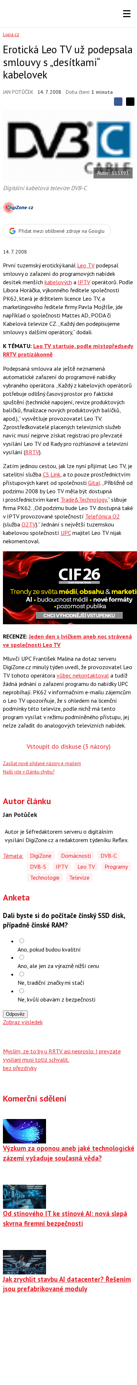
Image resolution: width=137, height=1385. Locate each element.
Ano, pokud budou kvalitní (49, 949)
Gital (94, 482)
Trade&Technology (84, 499)
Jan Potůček (18, 92)
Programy (116, 866)
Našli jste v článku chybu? (28, 772)
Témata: (13, 855)
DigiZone (41, 855)
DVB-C (108, 855)
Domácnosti (76, 855)
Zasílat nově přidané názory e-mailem (42, 763)
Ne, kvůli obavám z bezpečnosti (56, 999)
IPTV (84, 282)
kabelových (58, 282)
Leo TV (86, 265)
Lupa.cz (11, 34)
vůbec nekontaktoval (83, 675)
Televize (79, 877)
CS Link (51, 474)
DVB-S (38, 866)
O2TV (29, 524)
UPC (66, 532)
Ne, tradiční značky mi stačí (51, 982)
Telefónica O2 (102, 516)
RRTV (32, 452)
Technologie (45, 877)
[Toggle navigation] (126, 13)
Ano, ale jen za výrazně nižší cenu (58, 965)
